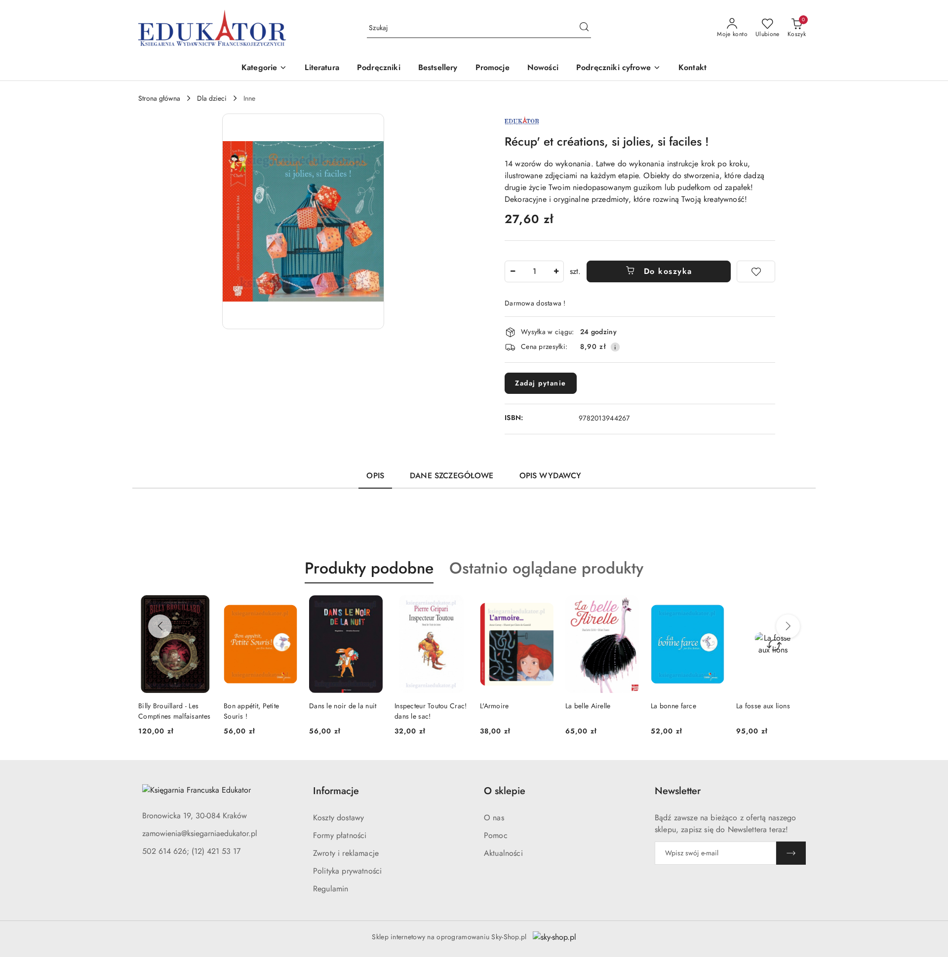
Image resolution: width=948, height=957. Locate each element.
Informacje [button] (336, 791)
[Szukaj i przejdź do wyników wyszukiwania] (584, 28)
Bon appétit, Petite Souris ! (251, 711)
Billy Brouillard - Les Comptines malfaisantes (174, 711)
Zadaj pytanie (540, 383)
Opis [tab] (375, 475)
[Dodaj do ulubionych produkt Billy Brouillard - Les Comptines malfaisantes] (200, 606)
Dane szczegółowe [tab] (452, 475)
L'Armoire (494, 706)
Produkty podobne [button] (369, 568)
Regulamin (330, 888)
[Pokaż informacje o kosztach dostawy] (615, 347)
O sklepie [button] (504, 791)
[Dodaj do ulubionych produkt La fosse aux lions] (798, 606)
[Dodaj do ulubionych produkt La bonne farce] (713, 606)
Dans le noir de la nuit (342, 706)
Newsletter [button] (678, 791)
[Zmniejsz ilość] (512, 271)
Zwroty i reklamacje (346, 853)
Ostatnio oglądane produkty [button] (546, 568)
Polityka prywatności (347, 871)
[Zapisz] (791, 853)
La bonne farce (673, 706)
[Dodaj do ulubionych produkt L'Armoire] (542, 606)
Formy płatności (339, 835)
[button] (264, 68)
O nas (494, 817)
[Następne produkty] (788, 626)
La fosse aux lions (763, 706)
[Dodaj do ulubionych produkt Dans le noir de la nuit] (371, 606)
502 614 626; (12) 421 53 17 (191, 851)
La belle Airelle (587, 706)
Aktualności (503, 853)
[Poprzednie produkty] (160, 626)
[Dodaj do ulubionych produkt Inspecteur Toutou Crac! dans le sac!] (456, 606)
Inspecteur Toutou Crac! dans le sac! (431, 711)
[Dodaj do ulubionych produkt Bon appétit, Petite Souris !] (285, 606)
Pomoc (496, 835)
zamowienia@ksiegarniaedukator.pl (199, 833)
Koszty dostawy (338, 817)
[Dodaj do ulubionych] (756, 271)
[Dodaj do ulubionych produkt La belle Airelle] (627, 606)
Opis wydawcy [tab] (550, 475)
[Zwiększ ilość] (556, 271)
